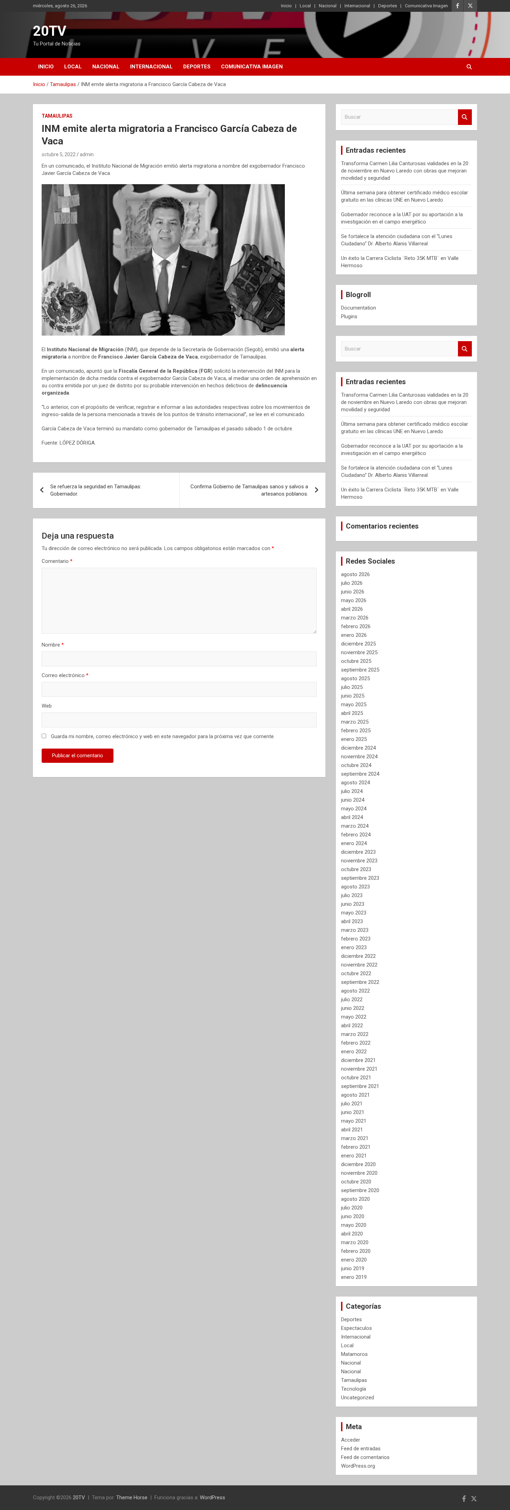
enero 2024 (354, 843)
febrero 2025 (356, 730)
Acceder (350, 1440)
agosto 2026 (355, 574)
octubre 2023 (356, 869)
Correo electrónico (65, 675)
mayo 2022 (353, 1017)
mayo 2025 (353, 704)
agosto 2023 (355, 887)
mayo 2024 (353, 808)
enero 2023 (354, 947)
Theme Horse (131, 1497)
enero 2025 (354, 739)
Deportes (387, 5)
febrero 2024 (356, 835)
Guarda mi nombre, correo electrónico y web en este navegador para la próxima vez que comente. (163, 736)
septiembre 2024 (360, 774)
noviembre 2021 (359, 1069)
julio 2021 (352, 1103)
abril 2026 (352, 609)
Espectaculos (356, 1328)
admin (87, 154)
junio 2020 (352, 1216)
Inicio (286, 5)
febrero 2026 (356, 626)
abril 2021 (352, 1130)
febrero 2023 (356, 939)
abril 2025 (352, 713)
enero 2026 (354, 635)
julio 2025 (352, 687)
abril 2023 (352, 921)
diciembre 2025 (358, 644)
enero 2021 (354, 1156)
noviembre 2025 (359, 652)
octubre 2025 (356, 661)
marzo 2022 (354, 1034)
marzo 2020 (354, 1242)
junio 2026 (352, 592)
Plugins (349, 316)
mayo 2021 (353, 1121)
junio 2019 (352, 1268)
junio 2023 (352, 904)
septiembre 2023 (360, 878)
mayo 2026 (353, 600)
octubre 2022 (356, 973)
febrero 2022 (356, 1043)
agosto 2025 (355, 678)
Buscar (465, 117)
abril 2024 (352, 817)
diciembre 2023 (358, 852)
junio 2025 (352, 696)
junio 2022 (352, 1008)
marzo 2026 (354, 618)
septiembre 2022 (360, 982)
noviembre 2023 (359, 861)
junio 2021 (352, 1112)
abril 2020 (352, 1234)
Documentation (358, 308)
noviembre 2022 (359, 965)
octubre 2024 (356, 765)
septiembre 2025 (360, 670)
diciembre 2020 (358, 1164)
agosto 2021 (355, 1095)
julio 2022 (352, 999)
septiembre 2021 (360, 1086)
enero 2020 (354, 1260)
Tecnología (353, 1389)
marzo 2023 (354, 930)
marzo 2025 (354, 722)
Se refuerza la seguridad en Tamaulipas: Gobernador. (95, 490)
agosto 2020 (355, 1199)
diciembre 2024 (358, 748)
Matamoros (354, 1354)
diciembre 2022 (358, 956)
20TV (49, 31)
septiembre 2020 (360, 1190)
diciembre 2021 (358, 1060)
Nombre (53, 645)
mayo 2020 (353, 1225)
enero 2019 (354, 1277)
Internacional (357, 5)
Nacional (328, 5)
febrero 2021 (356, 1147)
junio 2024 (352, 800)
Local (305, 5)
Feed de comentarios (365, 1457)
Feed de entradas (361, 1448)
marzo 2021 (354, 1138)
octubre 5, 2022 (59, 154)
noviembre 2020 (359, 1173)
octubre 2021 (356, 1077)
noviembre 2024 (359, 756)
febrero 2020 (356, 1251)
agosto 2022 (355, 991)
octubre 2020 (356, 1182)
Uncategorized (357, 1397)
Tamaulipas (57, 116)
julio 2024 (352, 791)
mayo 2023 (353, 913)
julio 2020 (352, 1208)
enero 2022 (354, 1051)
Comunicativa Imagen (426, 5)
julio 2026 (352, 583)
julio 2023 (352, 895)
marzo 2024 (354, 826)
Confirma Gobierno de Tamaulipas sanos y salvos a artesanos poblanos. (249, 490)
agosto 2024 (355, 782)
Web (47, 706)
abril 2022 (352, 1025)
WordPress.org (358, 1466)
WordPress (212, 1497)
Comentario (57, 561)
